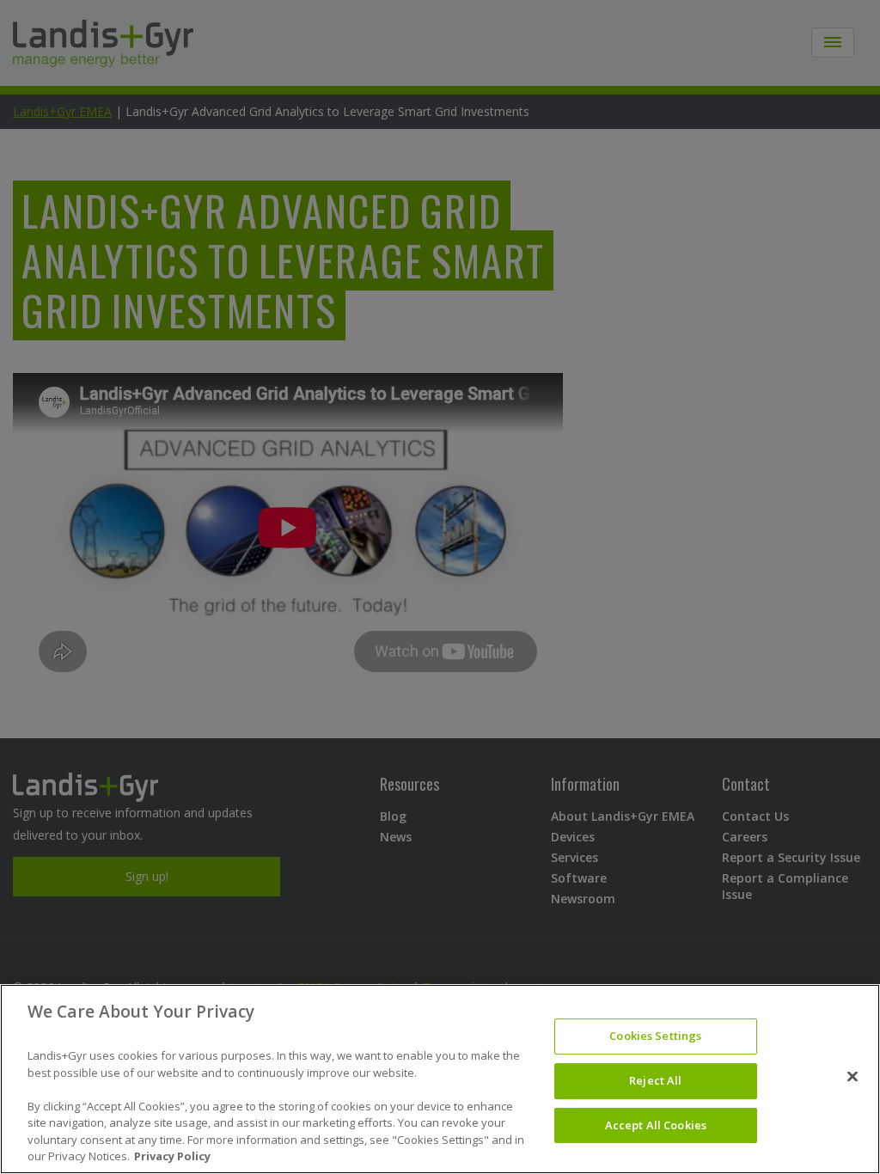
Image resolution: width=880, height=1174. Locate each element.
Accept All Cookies (655, 1125)
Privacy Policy (172, 1156)
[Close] (852, 1077)
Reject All (655, 1080)
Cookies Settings (655, 1036)
